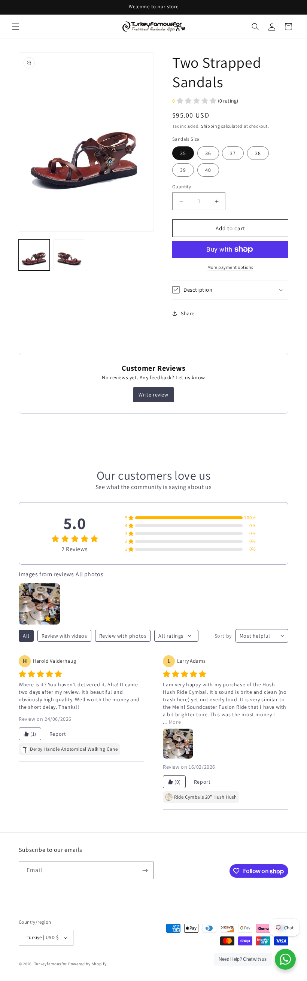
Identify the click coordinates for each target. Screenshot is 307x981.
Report (57, 734)
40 (208, 170)
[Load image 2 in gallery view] (69, 254)
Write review (153, 394)
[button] (15, 26)
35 (183, 153)
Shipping (210, 126)
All (26, 635)
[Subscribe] (145, 870)
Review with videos (64, 635)
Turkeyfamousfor (50, 963)
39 (183, 170)
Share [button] (188, 313)
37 (233, 153)
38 (258, 153)
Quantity (181, 186)
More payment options (230, 267)
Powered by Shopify (87, 963)
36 (208, 153)
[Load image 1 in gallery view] (34, 254)
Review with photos (123, 635)
